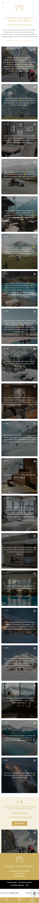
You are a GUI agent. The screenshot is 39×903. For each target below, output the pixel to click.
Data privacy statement (25, 882)
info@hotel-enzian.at (20, 876)
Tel (6, 901)
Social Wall (19, 823)
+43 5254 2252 (20, 873)
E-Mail (19, 901)
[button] (3, 2)
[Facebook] (17, 802)
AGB (27, 885)
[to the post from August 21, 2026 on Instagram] (19, 841)
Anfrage (32, 901)
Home (19, 8)
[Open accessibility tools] (34, 893)
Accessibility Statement (17, 885)
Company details (12, 882)
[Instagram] (21, 802)
